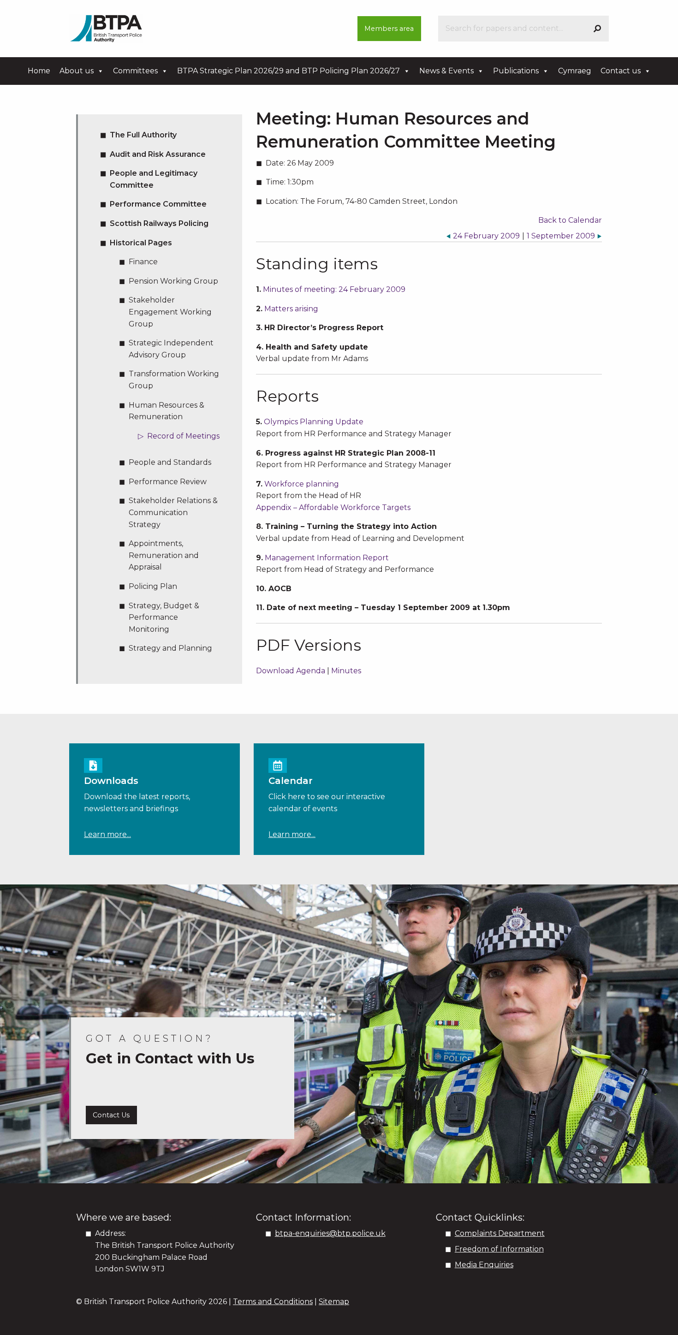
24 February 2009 (486, 235)
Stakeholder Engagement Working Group (170, 312)
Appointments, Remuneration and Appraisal (164, 555)
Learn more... (107, 834)
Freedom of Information (499, 1249)
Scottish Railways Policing (159, 223)
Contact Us (111, 1115)
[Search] (597, 29)
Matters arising (291, 308)
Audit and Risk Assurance (158, 154)
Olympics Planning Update (313, 421)
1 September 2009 (561, 235)
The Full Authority (143, 135)
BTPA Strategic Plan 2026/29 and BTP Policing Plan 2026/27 (288, 70)
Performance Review (168, 481)
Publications (516, 70)
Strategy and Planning (170, 648)
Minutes (346, 670)
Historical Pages (141, 242)
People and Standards (170, 462)
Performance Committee (158, 204)
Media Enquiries (484, 1264)
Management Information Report (327, 557)
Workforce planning (301, 484)
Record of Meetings (183, 436)
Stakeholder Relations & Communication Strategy (173, 512)
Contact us (621, 70)
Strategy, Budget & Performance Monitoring (164, 617)
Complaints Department (500, 1233)
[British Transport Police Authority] (106, 28)
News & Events (446, 70)
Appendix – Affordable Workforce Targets (333, 507)
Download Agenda (290, 670)
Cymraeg (574, 70)
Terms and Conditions (273, 1301)
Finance (143, 261)
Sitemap (334, 1301)
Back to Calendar (570, 220)
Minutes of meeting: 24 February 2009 (334, 289)
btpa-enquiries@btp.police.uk (330, 1233)
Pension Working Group (173, 281)
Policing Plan (153, 586)
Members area (389, 28)
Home (39, 70)
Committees (135, 70)
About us (76, 70)
